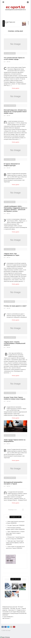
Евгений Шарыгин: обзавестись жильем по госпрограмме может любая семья (15, 111)
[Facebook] (5, 627)
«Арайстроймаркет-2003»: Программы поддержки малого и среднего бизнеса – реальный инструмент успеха (15, 209)
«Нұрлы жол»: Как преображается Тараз (11, 254)
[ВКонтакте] (3, 627)
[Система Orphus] (11, 555)
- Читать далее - (15, 88)
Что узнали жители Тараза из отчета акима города (14, 58)
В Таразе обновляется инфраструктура (12, 164)
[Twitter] (8, 627)
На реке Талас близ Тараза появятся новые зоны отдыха (14, 398)
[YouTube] (14, 627)
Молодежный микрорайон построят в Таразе (13, 483)
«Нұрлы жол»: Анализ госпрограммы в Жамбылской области (14, 343)
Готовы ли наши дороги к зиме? (15, 306)
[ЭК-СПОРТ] (15, 6)
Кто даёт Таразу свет (7, 22)
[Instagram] (11, 627)
